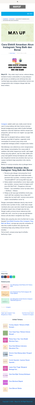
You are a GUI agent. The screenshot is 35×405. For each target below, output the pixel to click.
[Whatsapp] (14, 277)
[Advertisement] (17, 105)
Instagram (4, 124)
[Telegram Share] (11, 277)
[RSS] (17, 1)
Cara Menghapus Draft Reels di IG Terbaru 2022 (21, 285)
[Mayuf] (17, 7)
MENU (31, 14)
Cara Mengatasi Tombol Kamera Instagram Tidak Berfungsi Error (21, 299)
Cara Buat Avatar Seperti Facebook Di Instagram (28, 312)
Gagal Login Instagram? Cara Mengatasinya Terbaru (8, 312)
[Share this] (2, 277)
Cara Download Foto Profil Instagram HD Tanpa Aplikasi (20, 292)
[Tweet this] (5, 277)
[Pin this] (8, 277)
